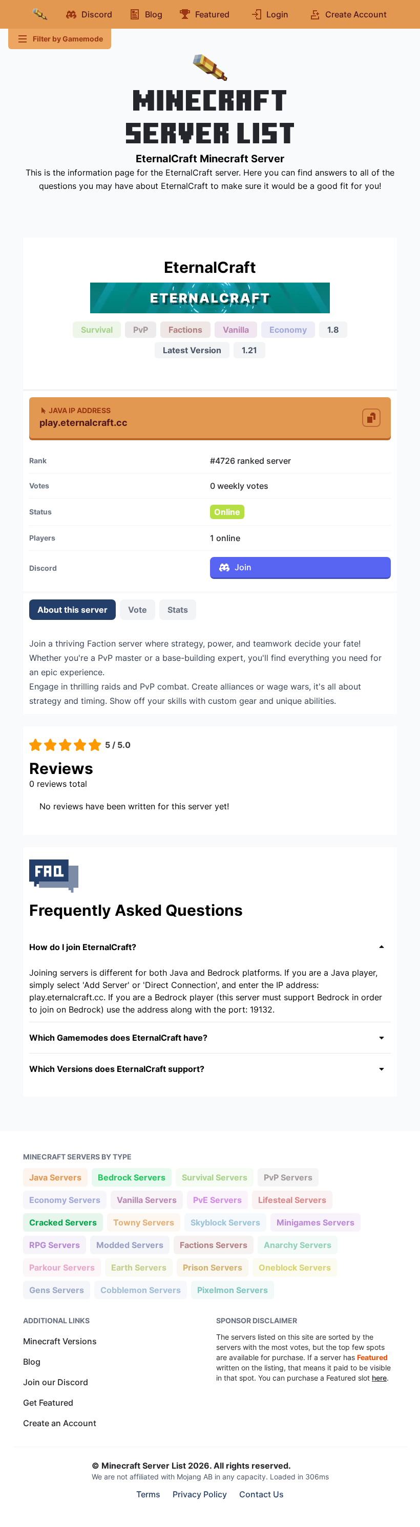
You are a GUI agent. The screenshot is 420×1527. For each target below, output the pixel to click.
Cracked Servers (63, 1222)
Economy (288, 330)
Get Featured (48, 1402)
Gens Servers (56, 1289)
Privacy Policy (200, 1494)
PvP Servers (287, 1177)
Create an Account (59, 1423)
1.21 (249, 350)
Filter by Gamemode (68, 38)
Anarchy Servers (297, 1244)
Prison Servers (212, 1267)
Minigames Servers (315, 1222)
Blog (31, 1362)
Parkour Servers (62, 1267)
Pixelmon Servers (232, 1289)
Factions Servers (213, 1244)
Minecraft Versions (60, 1341)
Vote (137, 610)
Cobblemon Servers (140, 1289)
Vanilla (236, 330)
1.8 (333, 330)
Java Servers (55, 1177)
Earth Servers (138, 1267)
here (379, 1377)
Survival (97, 330)
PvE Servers (217, 1199)
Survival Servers (214, 1177)
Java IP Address (80, 410)
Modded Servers (129, 1244)
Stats (177, 610)
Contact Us (261, 1494)
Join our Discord (55, 1382)
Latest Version (192, 350)
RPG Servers (54, 1244)
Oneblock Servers (294, 1267)
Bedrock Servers (131, 1177)
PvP (140, 330)
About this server (72, 610)
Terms (148, 1494)
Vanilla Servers (146, 1199)
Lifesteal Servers (292, 1199)
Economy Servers (64, 1199)
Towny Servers (143, 1222)
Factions (185, 330)
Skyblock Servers (225, 1222)
